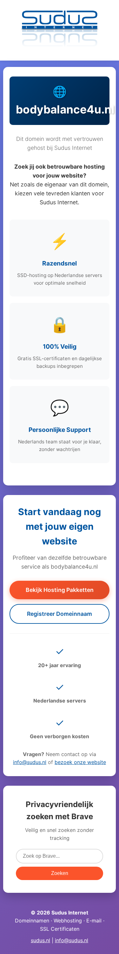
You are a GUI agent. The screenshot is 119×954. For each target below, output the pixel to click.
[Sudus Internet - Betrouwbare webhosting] (59, 50)
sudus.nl (40, 940)
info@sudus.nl (29, 762)
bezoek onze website (80, 762)
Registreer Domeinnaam (59, 613)
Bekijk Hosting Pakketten (60, 589)
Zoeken (59, 873)
